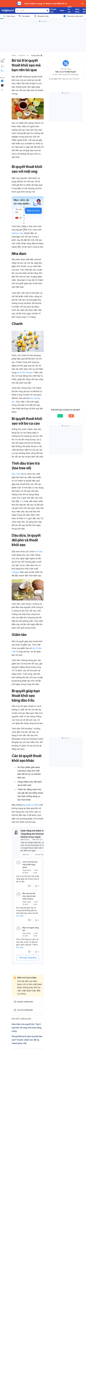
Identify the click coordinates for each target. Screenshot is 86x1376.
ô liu (22, 501)
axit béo (38, 551)
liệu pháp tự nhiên (30, 805)
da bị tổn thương (24, 372)
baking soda (17, 233)
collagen (15, 572)
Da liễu (14, 55)
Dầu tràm (16, 474)
